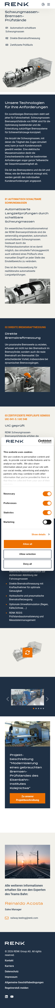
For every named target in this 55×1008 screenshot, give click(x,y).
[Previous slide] (8, 699)
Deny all (27, 564)
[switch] (47, 503)
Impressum (11, 976)
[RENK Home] (17, 4)
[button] (33, 708)
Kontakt (9, 960)
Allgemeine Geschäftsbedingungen (24, 982)
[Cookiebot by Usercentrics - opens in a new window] (38, 441)
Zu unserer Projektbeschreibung (27, 798)
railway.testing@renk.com (24, 918)
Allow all (27, 544)
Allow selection (27, 554)
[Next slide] (47, 699)
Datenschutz (11, 971)
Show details (39, 534)
